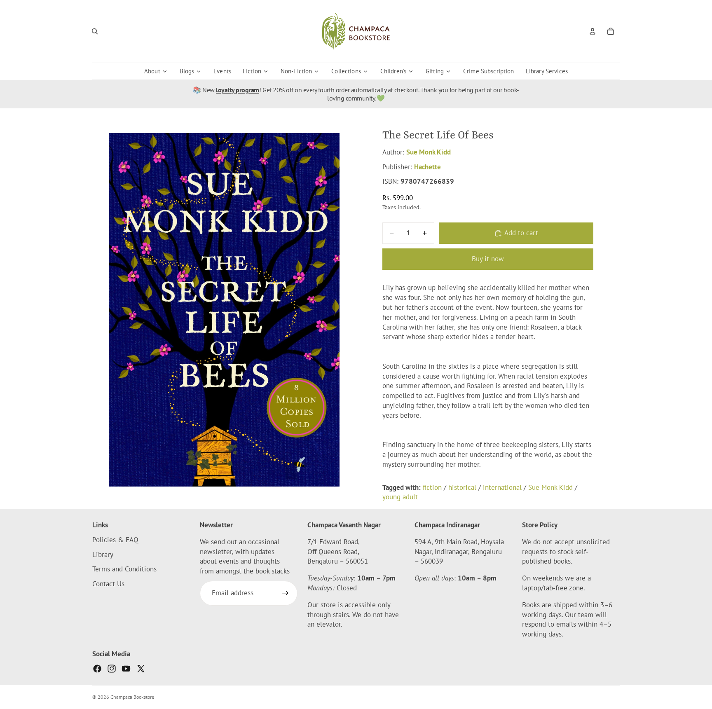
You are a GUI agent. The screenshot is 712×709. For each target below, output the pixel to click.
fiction (432, 487)
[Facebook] (97, 669)
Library (102, 554)
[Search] (95, 31)
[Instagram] (112, 669)
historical (462, 487)
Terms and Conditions (124, 569)
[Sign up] (285, 593)
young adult (400, 496)
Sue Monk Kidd (428, 152)
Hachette (427, 166)
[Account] (592, 31)
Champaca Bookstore (132, 697)
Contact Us (108, 583)
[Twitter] (141, 669)
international (502, 487)
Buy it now (488, 258)
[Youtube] (126, 669)
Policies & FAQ (115, 539)
